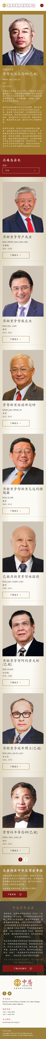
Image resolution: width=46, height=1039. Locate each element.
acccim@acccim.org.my (10, 1022)
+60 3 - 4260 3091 (8, 1014)
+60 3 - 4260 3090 (8, 1012)
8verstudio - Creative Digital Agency (21, 1035)
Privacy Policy (6, 1031)
